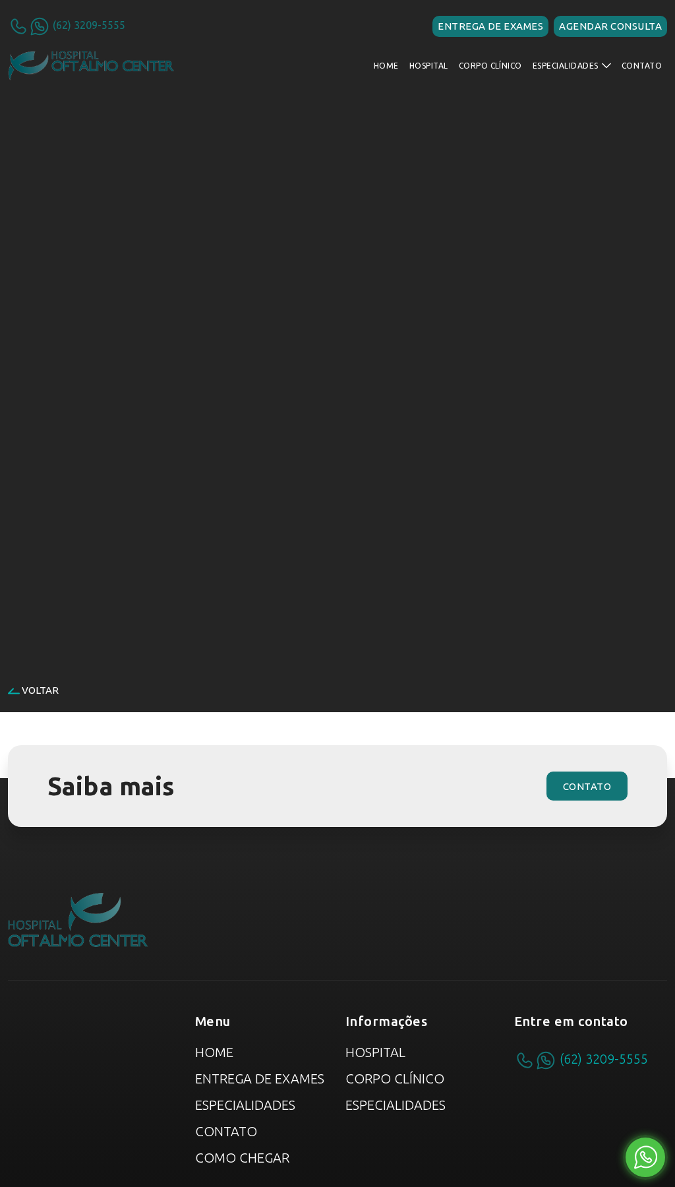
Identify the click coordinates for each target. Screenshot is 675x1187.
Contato (226, 1131)
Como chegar (242, 1157)
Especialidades (245, 1104)
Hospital (375, 1052)
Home (214, 1052)
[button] (571, 66)
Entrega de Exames (259, 1078)
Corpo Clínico (394, 1078)
